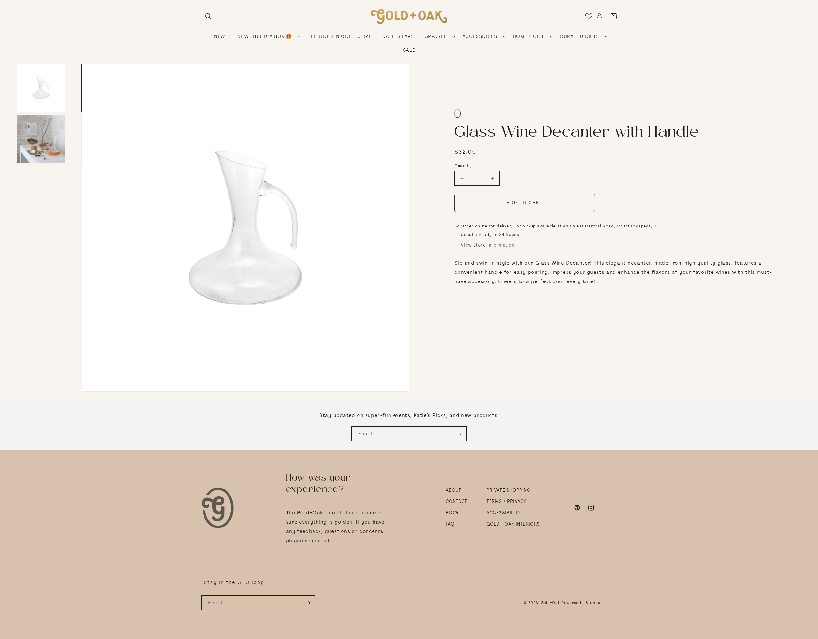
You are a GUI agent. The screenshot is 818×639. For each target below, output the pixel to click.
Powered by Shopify (580, 602)
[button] (208, 16)
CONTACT (456, 501)
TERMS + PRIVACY (506, 501)
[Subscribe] (459, 433)
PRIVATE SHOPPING (508, 490)
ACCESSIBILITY (503, 513)
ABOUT (453, 490)
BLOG (452, 513)
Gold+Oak (550, 602)
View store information (487, 245)
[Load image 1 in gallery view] (41, 88)
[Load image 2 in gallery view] (41, 139)
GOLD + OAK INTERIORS (513, 524)
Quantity (463, 165)
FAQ (450, 524)
